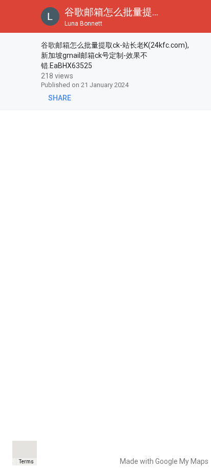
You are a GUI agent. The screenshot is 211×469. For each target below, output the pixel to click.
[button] (16, 16)
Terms (26, 461)
